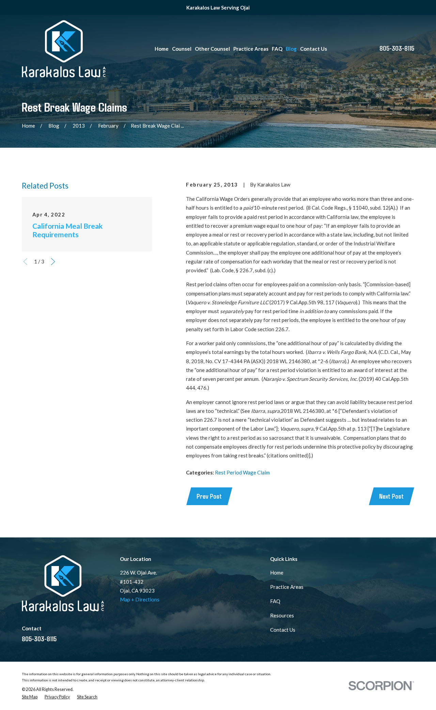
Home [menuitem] (162, 49)
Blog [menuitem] (291, 49)
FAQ (275, 601)
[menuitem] (29, 697)
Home (276, 572)
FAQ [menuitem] (277, 49)
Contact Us (282, 630)
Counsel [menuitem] (181, 49)
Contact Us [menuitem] (313, 49)
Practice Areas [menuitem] (250, 49)
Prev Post (209, 496)
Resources (282, 615)
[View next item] (53, 261)
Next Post (391, 496)
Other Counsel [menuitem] (212, 49)
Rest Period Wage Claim (242, 472)
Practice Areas (286, 587)
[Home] (64, 48)
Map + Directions (139, 599)
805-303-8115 (396, 48)
